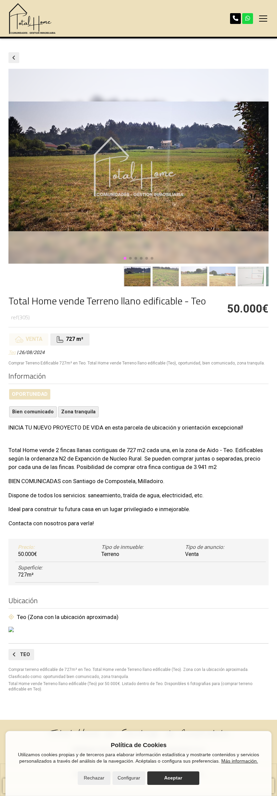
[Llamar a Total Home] (235, 18)
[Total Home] (32, 18)
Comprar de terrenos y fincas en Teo (13, 57)
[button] (125, 258)
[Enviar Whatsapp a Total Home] (247, 18)
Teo (12, 352)
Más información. (239, 761)
